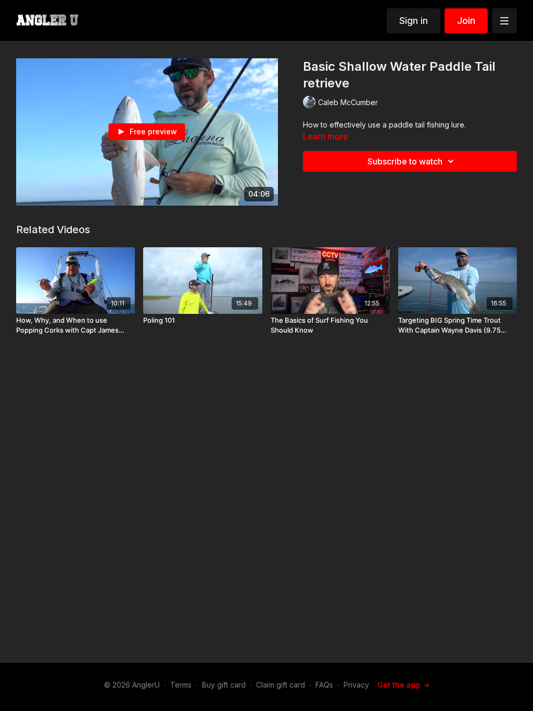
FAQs (324, 684)
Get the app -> (403, 684)
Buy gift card (224, 684)
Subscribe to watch (404, 161)
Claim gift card (280, 684)
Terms (181, 684)
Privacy (356, 684)
